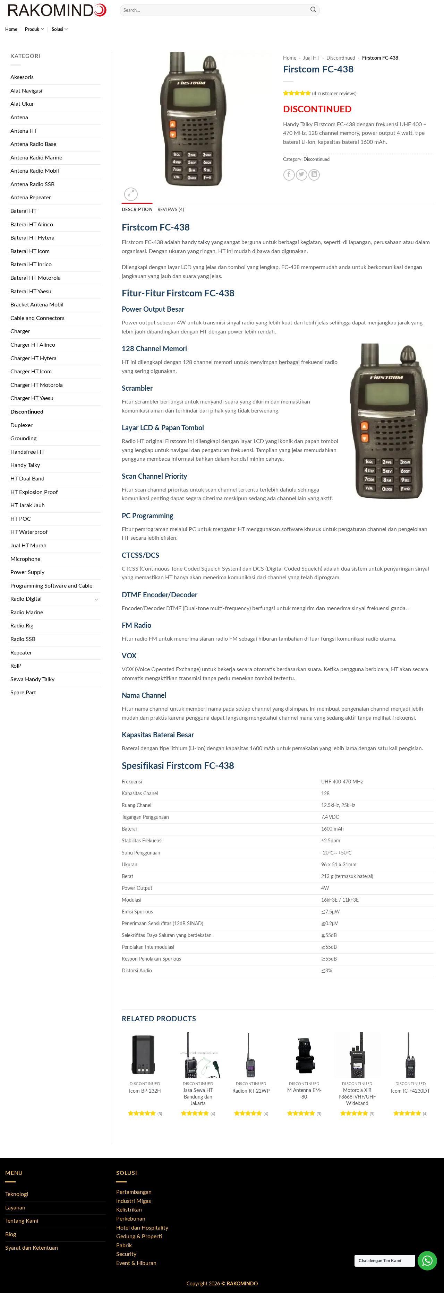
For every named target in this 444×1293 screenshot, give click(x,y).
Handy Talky (25, 465)
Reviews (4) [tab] (171, 210)
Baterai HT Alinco (31, 224)
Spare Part (23, 692)
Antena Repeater (30, 197)
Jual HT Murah (28, 545)
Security (126, 1254)
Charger (20, 331)
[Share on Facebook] (289, 175)
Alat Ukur (22, 104)
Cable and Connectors (37, 318)
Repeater (21, 653)
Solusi (57, 29)
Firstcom (176, 441)
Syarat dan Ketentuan (31, 1248)
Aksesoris (22, 77)
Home (11, 29)
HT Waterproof (29, 532)
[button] (131, 194)
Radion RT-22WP (251, 1091)
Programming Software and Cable (51, 586)
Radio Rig (21, 625)
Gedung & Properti (139, 1236)
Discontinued (26, 412)
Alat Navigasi (26, 91)
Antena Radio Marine (36, 157)
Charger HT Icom (31, 371)
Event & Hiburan (136, 1263)
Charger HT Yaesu (31, 398)
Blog (10, 1234)
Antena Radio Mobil (34, 171)
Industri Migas (133, 1201)
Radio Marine (26, 612)
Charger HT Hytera (33, 358)
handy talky (196, 242)
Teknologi (16, 1194)
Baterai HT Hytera (32, 238)
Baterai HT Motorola (35, 278)
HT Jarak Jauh (27, 505)
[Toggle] (96, 599)
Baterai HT (23, 211)
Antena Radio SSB (32, 184)
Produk (32, 29)
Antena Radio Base (33, 144)
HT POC (20, 519)
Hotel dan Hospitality (142, 1228)
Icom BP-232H (145, 1091)
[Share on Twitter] (301, 175)
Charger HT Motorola (36, 385)
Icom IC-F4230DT (410, 1091)
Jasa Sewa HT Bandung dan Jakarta (198, 1097)
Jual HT (311, 58)
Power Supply (27, 572)
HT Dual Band (27, 478)
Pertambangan (134, 1192)
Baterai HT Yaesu (30, 291)
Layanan (15, 1207)
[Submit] (313, 10)
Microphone (25, 559)
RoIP (16, 666)
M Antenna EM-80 (304, 1094)
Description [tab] (137, 210)
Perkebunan (130, 1219)
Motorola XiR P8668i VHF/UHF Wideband (357, 1097)
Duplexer (21, 425)
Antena (19, 117)
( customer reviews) (334, 93)
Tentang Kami (21, 1221)
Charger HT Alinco (32, 345)
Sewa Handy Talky (32, 679)
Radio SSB (22, 639)
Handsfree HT (27, 452)
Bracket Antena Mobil (36, 304)
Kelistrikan (129, 1210)
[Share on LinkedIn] (314, 175)
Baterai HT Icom (30, 251)
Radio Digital (26, 599)
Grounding (23, 438)
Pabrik (124, 1245)
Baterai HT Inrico (31, 264)
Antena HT (23, 131)
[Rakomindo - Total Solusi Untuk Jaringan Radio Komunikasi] (57, 10)
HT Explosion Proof (34, 492)
